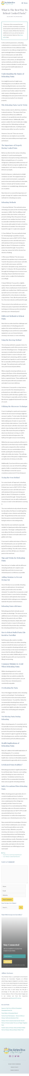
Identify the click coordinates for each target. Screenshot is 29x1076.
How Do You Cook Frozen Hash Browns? (12, 854)
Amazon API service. (16, 998)
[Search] (21, 907)
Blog (4, 853)
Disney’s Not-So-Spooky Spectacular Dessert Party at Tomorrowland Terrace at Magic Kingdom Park (14, 1023)
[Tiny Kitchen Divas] (8, 3)
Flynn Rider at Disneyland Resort (9, 1013)
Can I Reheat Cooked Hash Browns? (11, 856)
